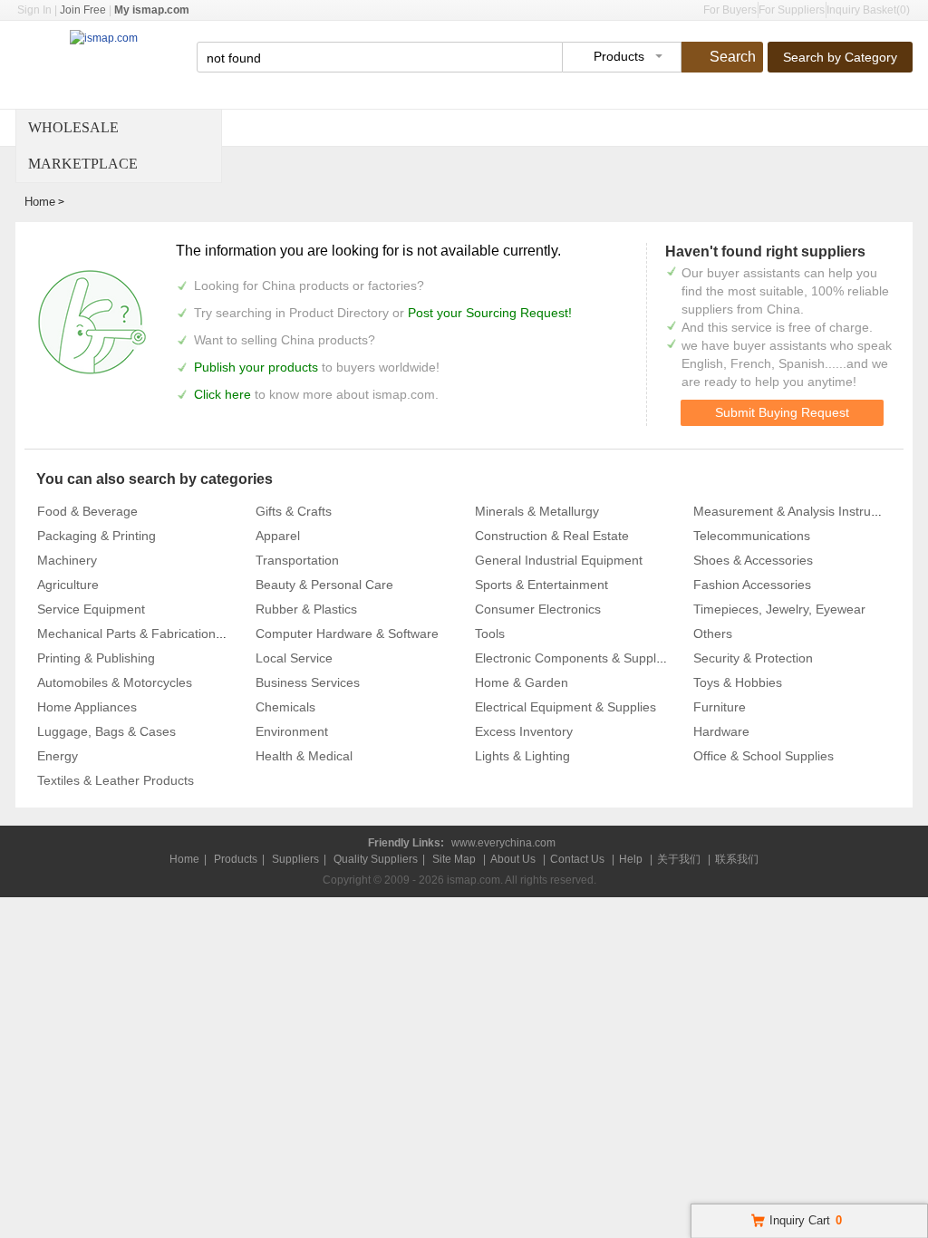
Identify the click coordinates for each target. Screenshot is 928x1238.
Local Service (294, 658)
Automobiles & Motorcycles (114, 682)
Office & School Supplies (763, 756)
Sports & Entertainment (541, 584)
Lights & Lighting (522, 756)
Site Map (454, 859)
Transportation (297, 560)
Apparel (278, 535)
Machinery (67, 560)
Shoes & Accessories (753, 560)
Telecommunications (751, 535)
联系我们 (737, 859)
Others (712, 633)
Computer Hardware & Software (347, 633)
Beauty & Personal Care (324, 584)
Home (39, 201)
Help (631, 859)
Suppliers (295, 859)
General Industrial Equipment (559, 560)
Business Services (308, 682)
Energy (57, 756)
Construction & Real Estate (552, 535)
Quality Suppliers (376, 859)
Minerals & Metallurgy (537, 511)
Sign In (34, 10)
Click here (222, 394)
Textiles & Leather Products (115, 780)
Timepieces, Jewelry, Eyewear (779, 609)
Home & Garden (521, 682)
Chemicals (285, 707)
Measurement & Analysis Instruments (799, 511)
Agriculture (68, 584)
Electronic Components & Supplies (573, 658)
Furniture (719, 707)
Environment (292, 731)
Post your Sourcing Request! (490, 312)
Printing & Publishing (96, 658)
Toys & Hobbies (737, 682)
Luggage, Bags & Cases (106, 731)
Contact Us (577, 859)
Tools (490, 633)
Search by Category (840, 57)
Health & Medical (304, 756)
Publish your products (258, 367)
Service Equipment (91, 609)
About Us (513, 859)
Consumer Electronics (538, 609)
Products (235, 859)
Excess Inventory (524, 731)
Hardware (721, 731)
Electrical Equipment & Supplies (565, 707)
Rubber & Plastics (306, 609)
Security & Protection (753, 658)
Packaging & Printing (96, 535)
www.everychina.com (503, 843)
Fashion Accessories (752, 584)
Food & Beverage (87, 511)
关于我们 (679, 859)
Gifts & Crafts (294, 511)
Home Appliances (87, 707)
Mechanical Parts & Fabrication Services (152, 633)
